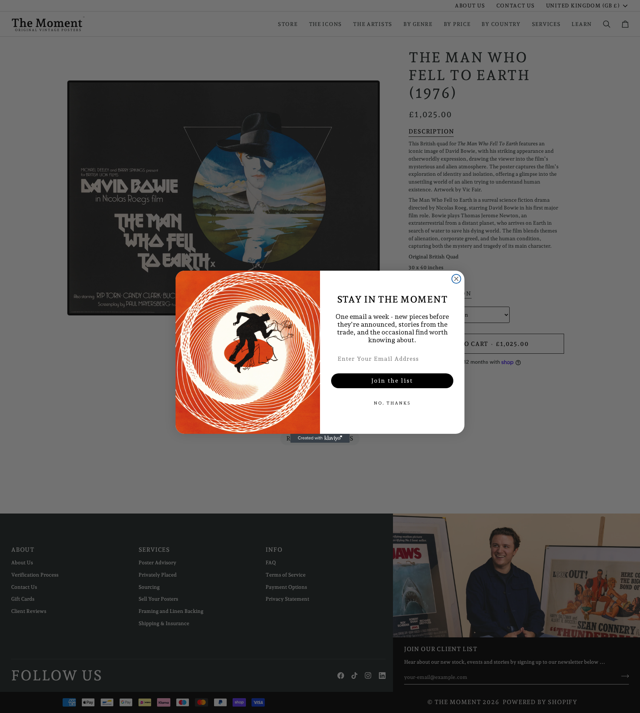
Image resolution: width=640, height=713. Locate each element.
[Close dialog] (456, 278)
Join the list (392, 380)
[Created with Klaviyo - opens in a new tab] (320, 438)
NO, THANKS (392, 403)
